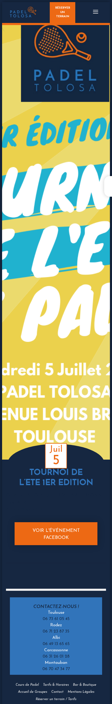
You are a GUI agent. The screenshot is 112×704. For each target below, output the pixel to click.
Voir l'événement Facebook (56, 534)
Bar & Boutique (84, 685)
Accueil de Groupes (32, 692)
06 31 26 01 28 (56, 656)
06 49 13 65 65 (56, 644)
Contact (57, 692)
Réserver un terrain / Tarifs (56, 699)
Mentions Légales (81, 692)
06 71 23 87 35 (56, 631)
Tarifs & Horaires (56, 685)
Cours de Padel (27, 685)
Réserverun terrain (62, 12)
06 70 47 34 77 (56, 669)
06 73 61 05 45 (56, 619)
